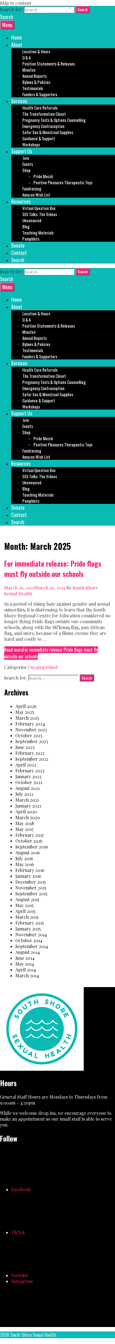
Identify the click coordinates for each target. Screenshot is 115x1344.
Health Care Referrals (40, 108)
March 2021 (27, 800)
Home (16, 37)
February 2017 (29, 835)
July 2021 (24, 794)
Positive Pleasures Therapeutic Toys (62, 182)
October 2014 (28, 940)
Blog (26, 226)
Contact (19, 252)
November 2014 (31, 934)
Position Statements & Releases (48, 64)
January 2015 (28, 929)
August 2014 (27, 952)
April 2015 (25, 911)
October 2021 (28, 782)
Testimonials (32, 88)
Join (25, 158)
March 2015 (27, 917)
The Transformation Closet (44, 114)
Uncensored (31, 220)
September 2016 (31, 847)
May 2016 (24, 864)
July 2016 (24, 858)
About (16, 44)
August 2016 (27, 852)
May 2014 (24, 964)
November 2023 (31, 730)
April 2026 (26, 706)
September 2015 (31, 893)
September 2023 (31, 741)
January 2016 (28, 876)
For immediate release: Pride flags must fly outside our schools (52, 568)
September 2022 (31, 759)
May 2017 (24, 829)
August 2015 (27, 899)
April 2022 (25, 765)
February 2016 (29, 870)
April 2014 (25, 970)
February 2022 (30, 770)
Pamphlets (30, 239)
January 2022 (28, 776)
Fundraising (31, 188)
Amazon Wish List (36, 195)
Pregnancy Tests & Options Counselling (54, 120)
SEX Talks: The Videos (39, 214)
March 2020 (27, 817)
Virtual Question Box (39, 208)
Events (27, 164)
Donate (18, 245)
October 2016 (28, 841)
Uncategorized (42, 667)
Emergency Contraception (43, 126)
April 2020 (26, 811)
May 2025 (24, 712)
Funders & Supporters (39, 94)
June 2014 (25, 958)
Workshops (31, 144)
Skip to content (15, 3)
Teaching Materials (38, 232)
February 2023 (29, 753)
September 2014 (31, 946)
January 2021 (28, 806)
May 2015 (24, 905)
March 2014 (27, 975)
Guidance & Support (38, 138)
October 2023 (28, 735)
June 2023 (25, 747)
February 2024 (30, 724)
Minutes (28, 70)
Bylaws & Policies (36, 82)
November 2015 (30, 888)
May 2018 (24, 823)
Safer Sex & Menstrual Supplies (47, 132)
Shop (26, 170)
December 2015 (30, 882)
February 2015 (29, 923)
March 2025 (27, 718)
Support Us (21, 151)
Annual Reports (34, 76)
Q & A (26, 57)
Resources (20, 201)
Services (19, 101)
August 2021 (27, 788)
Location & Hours (36, 51)
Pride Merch (43, 176)
